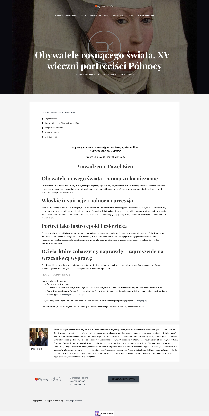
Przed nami (71, 15)
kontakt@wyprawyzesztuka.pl (71, 294)
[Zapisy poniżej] (49, 137)
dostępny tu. (141, 301)
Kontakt (130, 15)
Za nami (82, 15)
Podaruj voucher (146, 15)
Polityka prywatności (74, 401)
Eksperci (59, 15)
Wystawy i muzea (50, 112)
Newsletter (95, 15)
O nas (107, 15)
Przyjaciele (118, 15)
